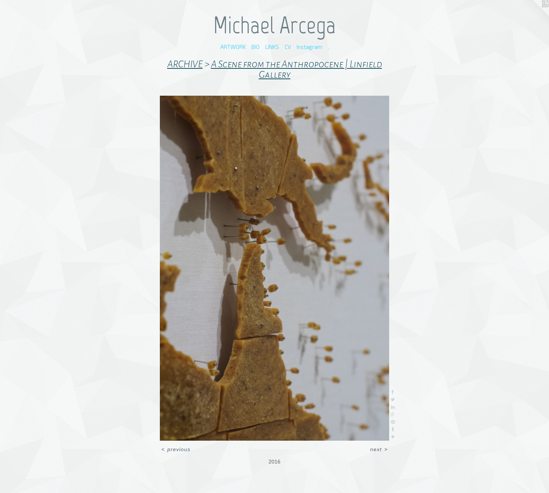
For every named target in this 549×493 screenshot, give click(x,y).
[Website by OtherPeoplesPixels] (534, 15)
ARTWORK (233, 46)
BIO (255, 46)
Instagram (309, 46)
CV (288, 46)
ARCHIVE (185, 64)
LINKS (272, 46)
